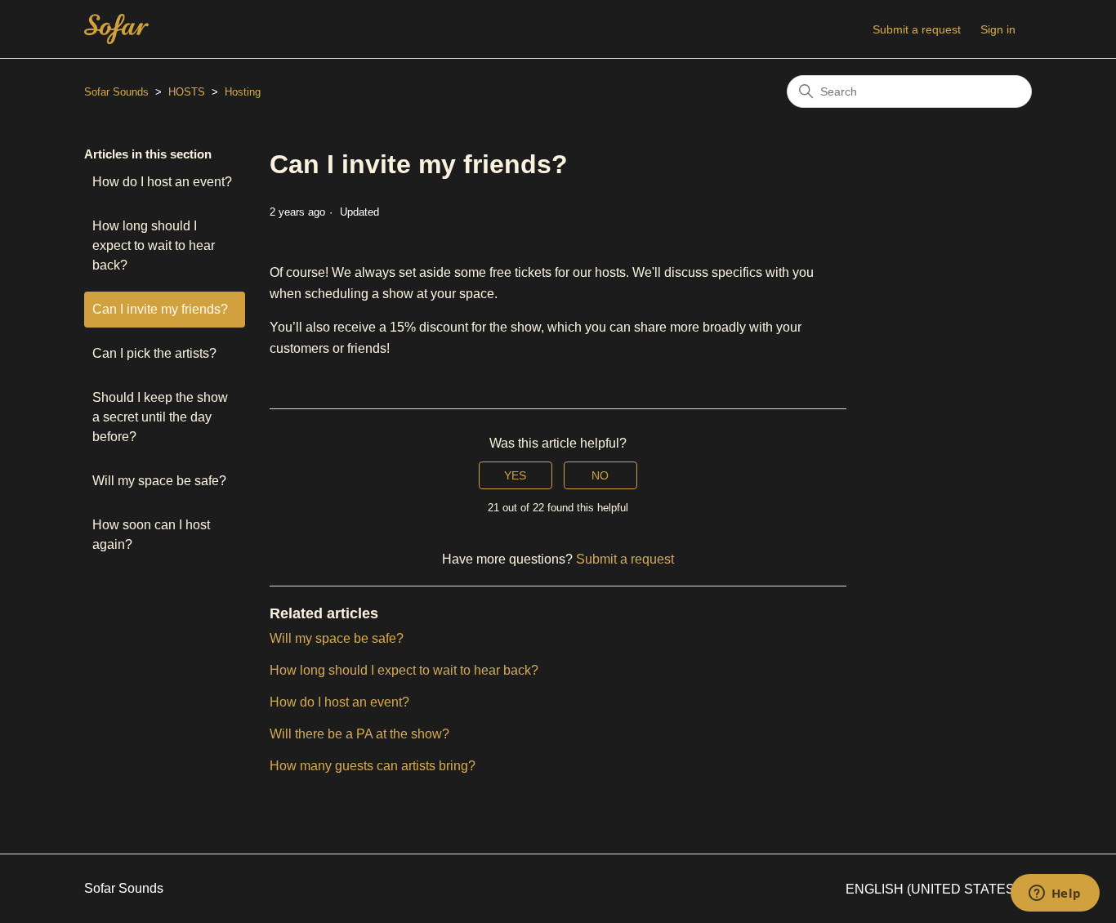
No (600, 475)
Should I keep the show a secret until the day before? (160, 417)
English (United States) (934, 889)
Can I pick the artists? (154, 353)
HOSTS (186, 92)
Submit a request (917, 29)
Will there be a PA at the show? (359, 734)
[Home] (116, 29)
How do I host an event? (162, 182)
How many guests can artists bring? (372, 766)
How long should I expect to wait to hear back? (153, 245)
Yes (515, 475)
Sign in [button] (998, 29)
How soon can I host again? (151, 534)
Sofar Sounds (116, 92)
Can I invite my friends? (160, 309)
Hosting (243, 92)
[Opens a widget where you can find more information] (1055, 894)
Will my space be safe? (159, 481)
